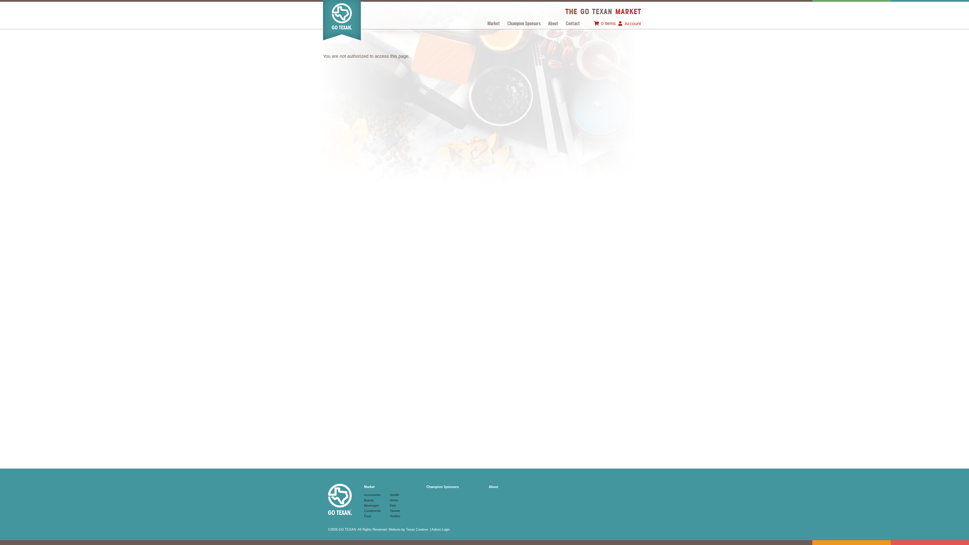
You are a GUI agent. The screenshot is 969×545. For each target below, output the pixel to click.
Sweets (395, 511)
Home (394, 500)
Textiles (395, 516)
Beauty (369, 500)
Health (394, 495)
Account (633, 23)
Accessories (372, 495)
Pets (393, 505)
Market (494, 23)
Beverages (371, 505)
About (553, 23)
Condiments (372, 511)
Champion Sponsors (524, 23)
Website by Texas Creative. (409, 529)
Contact (573, 23)
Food (367, 516)
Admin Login (441, 529)
